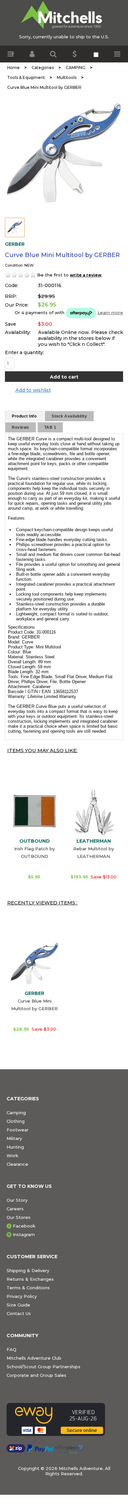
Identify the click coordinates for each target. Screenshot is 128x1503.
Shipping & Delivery (28, 1270)
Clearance (17, 1164)
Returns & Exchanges (30, 1279)
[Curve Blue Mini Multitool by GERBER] (64, 153)
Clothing (16, 1121)
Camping (16, 1112)
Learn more (110, 312)
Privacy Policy (22, 1296)
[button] (11, 54)
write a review (85, 275)
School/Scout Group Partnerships (43, 1366)
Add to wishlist (33, 390)
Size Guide (18, 1304)
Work (12, 1155)
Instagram (24, 1234)
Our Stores (19, 1217)
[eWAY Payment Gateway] (64, 1419)
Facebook (24, 1225)
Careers (15, 1208)
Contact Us (19, 1313)
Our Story (17, 1200)
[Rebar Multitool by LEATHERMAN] (93, 811)
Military (14, 1138)
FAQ (11, 1349)
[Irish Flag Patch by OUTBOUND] (34, 811)
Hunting (15, 1147)
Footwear (18, 1129)
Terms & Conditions (28, 1287)
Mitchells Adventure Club (34, 1358)
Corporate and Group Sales (36, 1375)
